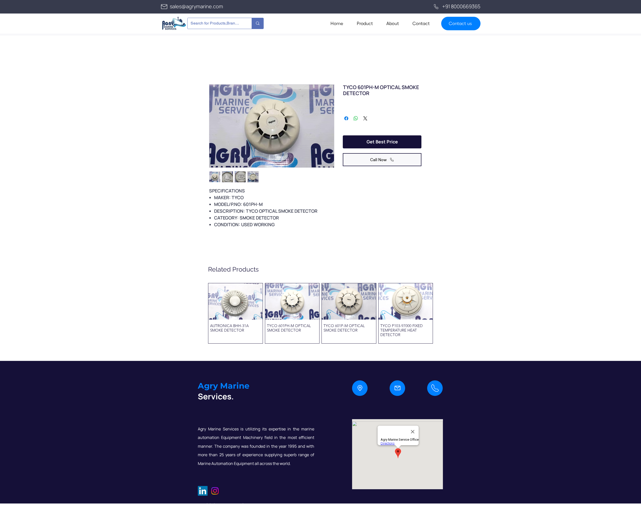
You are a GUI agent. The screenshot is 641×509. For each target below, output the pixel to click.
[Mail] (397, 388)
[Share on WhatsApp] (356, 118)
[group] (320, 313)
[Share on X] (365, 118)
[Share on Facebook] (346, 118)
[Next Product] (440, 313)
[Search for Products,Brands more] (257, 23)
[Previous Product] (201, 313)
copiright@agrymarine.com (229, 505)
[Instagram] (215, 491)
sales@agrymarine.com (196, 6)
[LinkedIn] (203, 491)
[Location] (360, 388)
